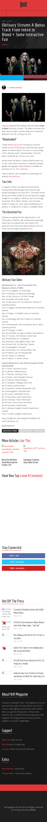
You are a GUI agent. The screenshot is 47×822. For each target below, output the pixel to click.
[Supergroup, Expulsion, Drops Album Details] (34, 451)
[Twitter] (25, 815)
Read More (24, 721)
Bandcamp (15, 176)
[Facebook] (17, 815)
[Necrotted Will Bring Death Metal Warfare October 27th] (12, 451)
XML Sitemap (7, 769)
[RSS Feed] (29, 815)
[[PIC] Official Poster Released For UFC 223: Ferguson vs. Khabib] (7, 664)
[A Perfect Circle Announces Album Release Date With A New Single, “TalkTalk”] (7, 626)
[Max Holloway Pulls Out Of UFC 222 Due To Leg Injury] (7, 638)
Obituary (5, 125)
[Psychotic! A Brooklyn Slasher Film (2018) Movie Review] (7, 613)
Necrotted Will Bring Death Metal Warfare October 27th (9, 462)
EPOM (32, 810)
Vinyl (26, 169)
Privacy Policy (8, 773)
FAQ (3, 744)
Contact (5, 749)
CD (13, 169)
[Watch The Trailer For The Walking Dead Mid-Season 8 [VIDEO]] (7, 651)
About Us (6, 740)
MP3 (18, 169)
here (30, 228)
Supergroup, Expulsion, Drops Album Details (31, 461)
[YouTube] (21, 815)
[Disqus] (23, 511)
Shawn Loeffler (15, 88)
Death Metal (26, 431)
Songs (5, 44)
